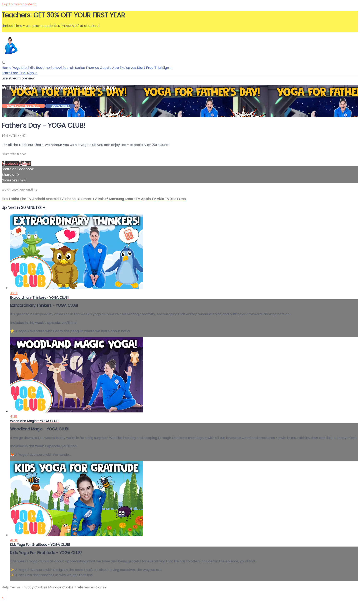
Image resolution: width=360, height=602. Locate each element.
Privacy (27, 587)
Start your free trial (23, 106)
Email (26, 163)
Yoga (16, 67)
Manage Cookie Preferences (72, 587)
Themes (92, 67)
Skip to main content (19, 4)
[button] (3, 62)
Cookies (41, 587)
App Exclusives (124, 67)
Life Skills (28, 67)
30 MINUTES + (11, 136)
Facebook (10, 163)
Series (80, 67)
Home (7, 67)
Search (68, 67)
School (56, 67)
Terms (15, 587)
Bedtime (43, 67)
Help (6, 587)
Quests (105, 67)
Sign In (32, 72)
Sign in (167, 67)
